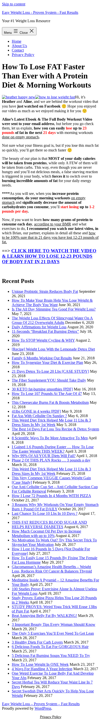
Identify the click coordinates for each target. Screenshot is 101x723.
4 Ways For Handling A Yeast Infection (42, 669)
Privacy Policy (23, 55)
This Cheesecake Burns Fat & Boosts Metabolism (50, 402)
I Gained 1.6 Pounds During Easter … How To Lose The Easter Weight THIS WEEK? (53, 449)
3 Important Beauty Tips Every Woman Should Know (53, 624)
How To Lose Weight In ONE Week (40, 664)
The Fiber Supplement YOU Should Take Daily (49, 380)
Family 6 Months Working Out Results (42, 358)
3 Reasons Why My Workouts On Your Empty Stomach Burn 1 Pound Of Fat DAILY (55, 506)
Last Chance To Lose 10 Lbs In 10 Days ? (44, 513)
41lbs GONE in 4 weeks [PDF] (36, 411)
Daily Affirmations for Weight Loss (39, 327)
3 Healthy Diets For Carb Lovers (37, 642)
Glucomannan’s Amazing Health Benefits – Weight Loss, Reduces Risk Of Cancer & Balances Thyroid (52, 569)
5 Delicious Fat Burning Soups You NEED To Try (51, 655)
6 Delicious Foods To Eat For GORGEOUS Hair (50, 647)
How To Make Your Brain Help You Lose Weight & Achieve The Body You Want (52, 302)
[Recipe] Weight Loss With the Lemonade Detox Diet (53, 349)
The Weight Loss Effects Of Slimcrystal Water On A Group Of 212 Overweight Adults (52, 320)
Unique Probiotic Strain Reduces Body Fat (45, 291)
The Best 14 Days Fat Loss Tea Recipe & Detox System (55, 429)
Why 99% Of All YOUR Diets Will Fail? (44, 456)
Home (16, 41)
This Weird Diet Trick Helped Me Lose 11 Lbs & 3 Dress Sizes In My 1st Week (51, 422)
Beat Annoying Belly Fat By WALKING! (44, 615)
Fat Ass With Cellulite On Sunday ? (39, 416)
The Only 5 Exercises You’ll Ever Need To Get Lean (53, 633)
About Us (19, 46)
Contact (18, 50)
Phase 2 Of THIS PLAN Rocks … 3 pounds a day (51, 460)
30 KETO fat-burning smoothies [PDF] (42, 389)
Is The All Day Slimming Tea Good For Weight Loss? (54, 309)
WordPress (43, 708)
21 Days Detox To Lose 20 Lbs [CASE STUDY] (50, 371)
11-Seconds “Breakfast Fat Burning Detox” (45, 331)
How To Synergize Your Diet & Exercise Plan (47, 362)
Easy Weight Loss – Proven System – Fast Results (41, 704)
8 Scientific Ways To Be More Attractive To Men (50, 438)
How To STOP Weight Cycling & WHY (43, 340)
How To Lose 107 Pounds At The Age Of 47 (47, 393)
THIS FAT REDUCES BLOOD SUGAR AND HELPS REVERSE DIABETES (49, 524)
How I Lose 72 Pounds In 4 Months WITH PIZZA (51, 496)
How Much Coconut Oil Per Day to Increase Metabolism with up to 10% (46, 533)
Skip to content (13, 4)
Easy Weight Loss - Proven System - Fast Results (40, 12)
